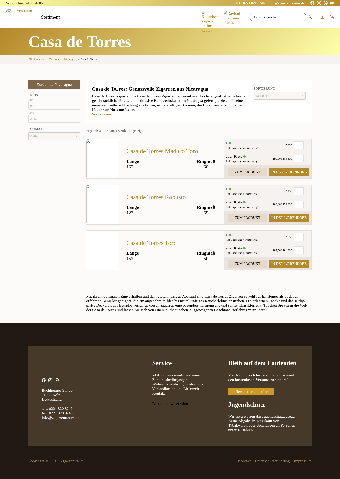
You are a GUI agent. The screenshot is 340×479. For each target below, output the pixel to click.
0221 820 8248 (61, 413)
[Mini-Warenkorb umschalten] (332, 17)
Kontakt (158, 393)
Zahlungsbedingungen (170, 379)
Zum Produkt (247, 172)
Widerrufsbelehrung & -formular (178, 384)
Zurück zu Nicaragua (54, 84)
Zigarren (54, 59)
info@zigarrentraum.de (60, 417)
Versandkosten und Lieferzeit (175, 388)
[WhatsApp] (326, 3)
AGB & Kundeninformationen (176, 375)
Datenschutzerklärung (272, 461)
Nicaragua (69, 59)
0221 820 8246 (61, 408)
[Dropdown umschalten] (63, 17)
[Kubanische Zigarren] (210, 17)
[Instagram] (319, 3)
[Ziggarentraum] (19, 17)
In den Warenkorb (289, 172)
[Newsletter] (332, 3)
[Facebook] (312, 3)
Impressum (303, 461)
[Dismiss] (338, 2)
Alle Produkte (36, 59)
